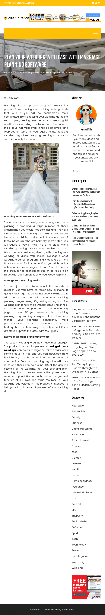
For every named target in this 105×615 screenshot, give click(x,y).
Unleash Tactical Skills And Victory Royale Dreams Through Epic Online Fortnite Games (85, 229)
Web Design (79, 562)
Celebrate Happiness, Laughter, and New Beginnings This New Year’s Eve (85, 217)
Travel (75, 550)
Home (75, 475)
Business (77, 423)
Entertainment (80, 440)
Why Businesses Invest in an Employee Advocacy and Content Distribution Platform (86, 192)
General (76, 463)
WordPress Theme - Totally (44, 609)
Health (76, 469)
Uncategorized (80, 556)
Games (76, 457)
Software (77, 527)
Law (74, 498)
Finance (76, 446)
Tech (75, 539)
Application (78, 405)
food (75, 452)
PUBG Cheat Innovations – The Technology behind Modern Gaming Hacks (85, 241)
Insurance (78, 486)
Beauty (76, 417)
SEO (74, 510)
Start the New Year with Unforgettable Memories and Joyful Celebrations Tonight (84, 204)
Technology (79, 544)
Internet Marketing (83, 492)
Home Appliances (82, 481)
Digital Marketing (82, 428)
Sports (75, 533)
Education (78, 434)
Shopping (77, 515)
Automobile (78, 411)
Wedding (77, 568)
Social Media (79, 521)
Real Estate (78, 504)
